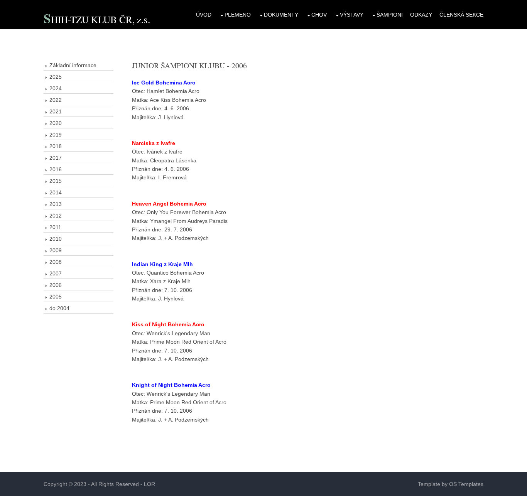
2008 (55, 262)
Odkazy (421, 15)
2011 (55, 227)
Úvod (203, 15)
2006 (55, 285)
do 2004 (59, 308)
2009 (55, 250)
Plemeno (238, 15)
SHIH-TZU (67, 19)
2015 (55, 181)
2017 (55, 158)
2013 (55, 204)
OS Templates (466, 484)
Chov (319, 15)
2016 (55, 169)
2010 (55, 239)
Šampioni (390, 15)
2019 (55, 135)
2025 (55, 77)
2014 (55, 192)
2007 (55, 273)
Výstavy (351, 15)
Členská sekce (461, 15)
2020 (55, 123)
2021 (55, 111)
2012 (55, 216)
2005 (55, 297)
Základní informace (72, 65)
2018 (55, 146)
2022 (55, 100)
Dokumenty (281, 15)
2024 (55, 88)
